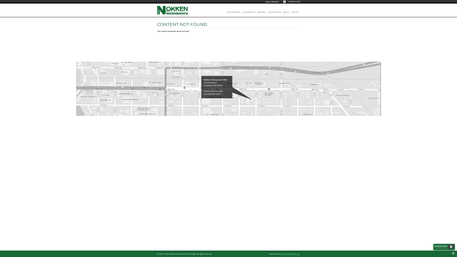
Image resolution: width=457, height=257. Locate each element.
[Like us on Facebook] (284, 2)
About (286, 12)
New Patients (234, 12)
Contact (295, 12)
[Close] (453, 253)
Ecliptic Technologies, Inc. (289, 254)
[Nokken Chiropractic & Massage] (172, 10)
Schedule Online (440, 246)
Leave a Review (272, 2)
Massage (262, 12)
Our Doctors (274, 12)
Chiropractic (249, 12)
